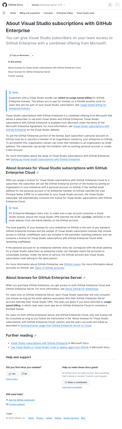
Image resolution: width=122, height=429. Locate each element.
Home (13, 13)
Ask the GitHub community (22, 400)
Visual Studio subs (85, 13)
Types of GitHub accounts (49, 267)
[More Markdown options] (32, 55)
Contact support (17, 404)
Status (49, 418)
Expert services (71, 418)
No (25, 373)
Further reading (19, 335)
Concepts (48, 13)
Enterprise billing (65, 13)
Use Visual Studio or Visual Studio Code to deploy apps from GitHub (50, 347)
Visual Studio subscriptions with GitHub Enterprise (39, 343)
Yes (13, 373)
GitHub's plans (72, 264)
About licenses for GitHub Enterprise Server (44, 277)
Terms (31, 418)
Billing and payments (30, 13)
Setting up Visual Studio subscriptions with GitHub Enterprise (45, 159)
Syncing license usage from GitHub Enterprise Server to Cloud (56, 325)
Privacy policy (12, 379)
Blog (83, 418)
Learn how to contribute (72, 387)
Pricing (58, 418)
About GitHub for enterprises (81, 288)
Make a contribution (77, 382)
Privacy (40, 418)
